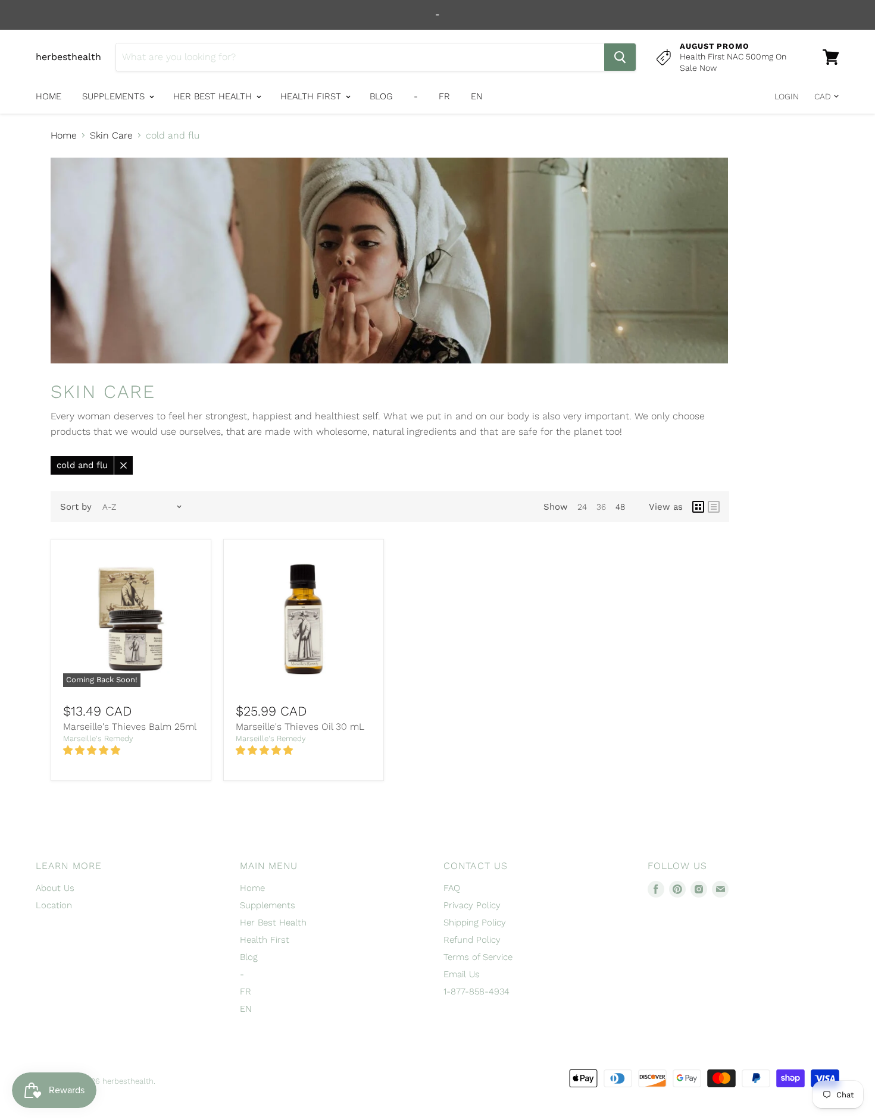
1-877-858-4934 (476, 991)
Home (48, 96)
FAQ (451, 888)
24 (582, 507)
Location (54, 905)
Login (786, 96)
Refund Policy (472, 939)
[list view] (714, 507)
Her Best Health (214, 96)
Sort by (76, 507)
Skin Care (111, 135)
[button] (93, 750)
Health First (312, 96)
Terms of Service (477, 957)
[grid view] (698, 507)
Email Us (461, 974)
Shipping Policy (474, 922)
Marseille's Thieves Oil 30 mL (300, 726)
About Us (55, 888)
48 (620, 507)
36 (601, 507)
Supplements (115, 96)
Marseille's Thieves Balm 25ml (129, 726)
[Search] (620, 57)
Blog (381, 96)
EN (477, 96)
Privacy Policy (472, 905)
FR (444, 96)
